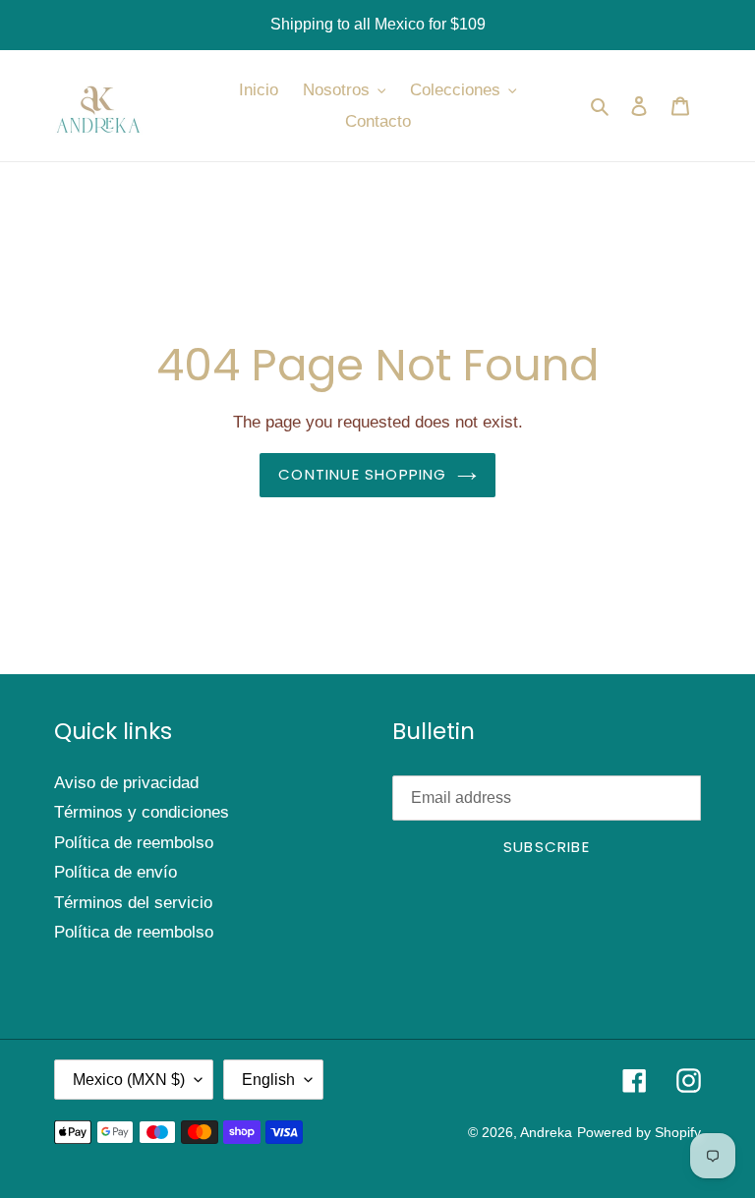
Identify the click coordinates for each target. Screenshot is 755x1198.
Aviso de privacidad (126, 782)
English (268, 1079)
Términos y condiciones (141, 812)
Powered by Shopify (639, 1132)
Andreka (546, 1132)
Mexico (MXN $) (129, 1079)
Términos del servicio (133, 902)
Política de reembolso (133, 842)
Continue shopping (362, 474)
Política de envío (115, 872)
